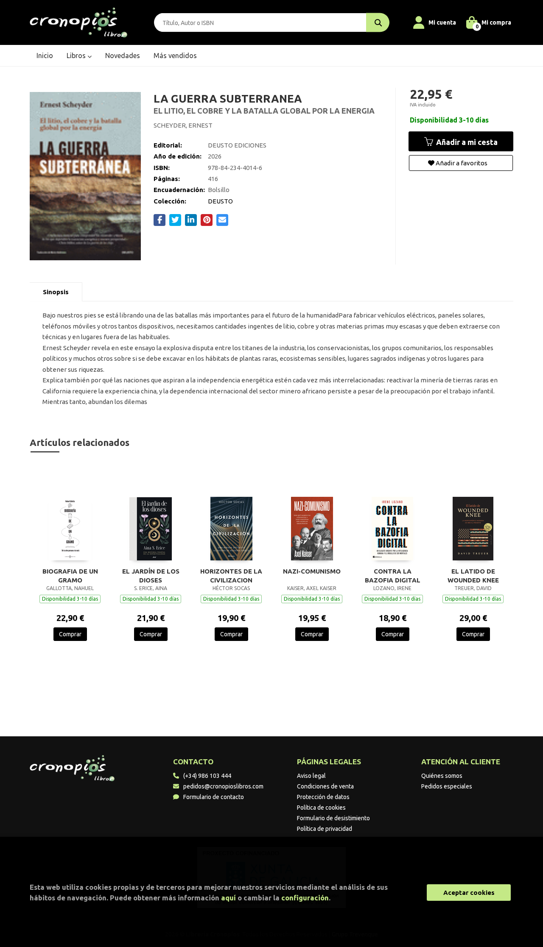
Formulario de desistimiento (333, 818)
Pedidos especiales (446, 786)
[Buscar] (377, 22)
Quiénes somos (441, 775)
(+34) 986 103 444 (207, 775)
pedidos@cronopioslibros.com (223, 786)
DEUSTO (220, 201)
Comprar (70, 634)
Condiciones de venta (325, 786)
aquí (228, 898)
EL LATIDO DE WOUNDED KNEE (473, 576)
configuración (305, 898)
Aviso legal (311, 775)
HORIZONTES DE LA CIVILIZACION (231, 576)
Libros (77, 55)
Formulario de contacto (213, 797)
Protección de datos (323, 797)
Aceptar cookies (469, 892)
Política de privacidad (324, 828)
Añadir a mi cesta (466, 142)
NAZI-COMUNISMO (312, 571)
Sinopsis (56, 291)
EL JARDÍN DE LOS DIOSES (150, 576)
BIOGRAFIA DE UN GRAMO (70, 576)
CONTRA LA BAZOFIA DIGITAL (392, 576)
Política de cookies (321, 807)
